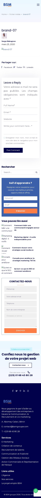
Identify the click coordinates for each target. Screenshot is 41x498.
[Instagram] (28, 391)
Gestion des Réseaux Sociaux (15, 458)
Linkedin (29, 67)
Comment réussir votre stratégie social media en (23, 249)
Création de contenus (12, 446)
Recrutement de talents (13, 450)
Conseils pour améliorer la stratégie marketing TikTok (24, 259)
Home (4, 14)
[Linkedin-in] (24, 391)
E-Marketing (7, 442)
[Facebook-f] (12, 391)
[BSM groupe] (7, 4)
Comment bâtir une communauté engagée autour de (26, 227)
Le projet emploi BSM (12, 483)
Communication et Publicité (15, 454)
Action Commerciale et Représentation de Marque (20, 463)
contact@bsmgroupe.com (16, 426)
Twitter (19, 67)
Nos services (7, 479)
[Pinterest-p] (20, 391)
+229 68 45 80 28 (12, 431)
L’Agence (6, 475)
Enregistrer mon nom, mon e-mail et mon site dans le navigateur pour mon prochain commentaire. (21, 140)
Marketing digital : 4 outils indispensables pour (25, 238)
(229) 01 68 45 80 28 (21, 375)
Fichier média (14, 14)
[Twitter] (17, 391)
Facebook (7, 67)
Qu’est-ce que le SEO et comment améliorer (24, 270)
